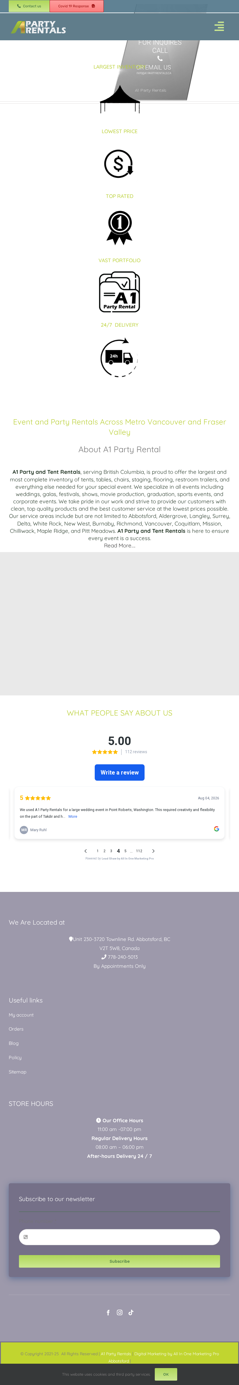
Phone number (37, 1221)
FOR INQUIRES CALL (160, 47)
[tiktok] (131, 1312)
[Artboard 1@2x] (38, 20)
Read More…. (119, 545)
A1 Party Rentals (116, 1353)
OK (166, 1374)
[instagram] (119, 1312)
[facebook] (108, 1312)
